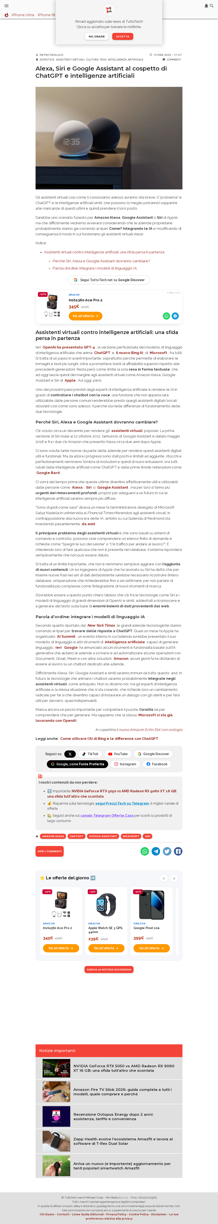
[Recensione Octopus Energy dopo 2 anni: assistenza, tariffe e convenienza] (56, 1116)
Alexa (77, 487)
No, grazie (97, 36)
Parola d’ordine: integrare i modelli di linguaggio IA (95, 268)
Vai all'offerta (83, 316)
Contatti (63, 1214)
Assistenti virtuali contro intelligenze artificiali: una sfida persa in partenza (104, 252)
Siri (89, 487)
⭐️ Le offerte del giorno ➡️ (68, 877)
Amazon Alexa (53, 836)
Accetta (122, 36)
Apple (70, 380)
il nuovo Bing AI (129, 353)
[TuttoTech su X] (70, 754)
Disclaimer (159, 1214)
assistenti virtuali (126, 431)
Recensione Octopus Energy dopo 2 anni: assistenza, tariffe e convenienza (113, 1116)
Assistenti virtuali (70, 59)
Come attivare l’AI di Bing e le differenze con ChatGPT (109, 738)
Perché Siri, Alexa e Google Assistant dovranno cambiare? (101, 261)
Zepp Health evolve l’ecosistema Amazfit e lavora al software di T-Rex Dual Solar (123, 1141)
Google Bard (48, 473)
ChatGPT (102, 353)
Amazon (121, 658)
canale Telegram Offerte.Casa (107, 815)
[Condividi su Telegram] (175, 316)
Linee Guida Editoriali (88, 1214)
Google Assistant (112, 487)
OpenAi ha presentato (69, 347)
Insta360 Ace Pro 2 (85, 300)
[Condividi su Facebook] (178, 851)
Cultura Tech (96, 59)
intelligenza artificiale (125, 642)
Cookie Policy (139, 1214)
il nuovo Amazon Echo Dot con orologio (149, 730)
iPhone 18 (46, 15)
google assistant (103, 836)
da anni (88, 524)
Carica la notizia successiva (109, 969)
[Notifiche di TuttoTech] (206, 6)
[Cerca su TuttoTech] (211, 5)
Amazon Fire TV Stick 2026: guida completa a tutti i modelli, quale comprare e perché (122, 1091)
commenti (174, 59)
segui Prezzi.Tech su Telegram (122, 803)
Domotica (47, 59)
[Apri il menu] (6, 5)
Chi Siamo (47, 1214)
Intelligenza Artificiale (125, 59)
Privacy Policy (116, 1214)
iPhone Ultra (23, 15)
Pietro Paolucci (51, 54)
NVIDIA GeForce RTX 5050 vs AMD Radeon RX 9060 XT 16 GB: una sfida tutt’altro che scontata (123, 1068)
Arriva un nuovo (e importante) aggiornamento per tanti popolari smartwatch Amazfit (122, 1165)
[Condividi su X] (167, 851)
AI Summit (66, 636)
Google (71, 647)
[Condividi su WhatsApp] (166, 316)
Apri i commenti (50, 851)
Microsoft (158, 353)
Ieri (59, 647)
